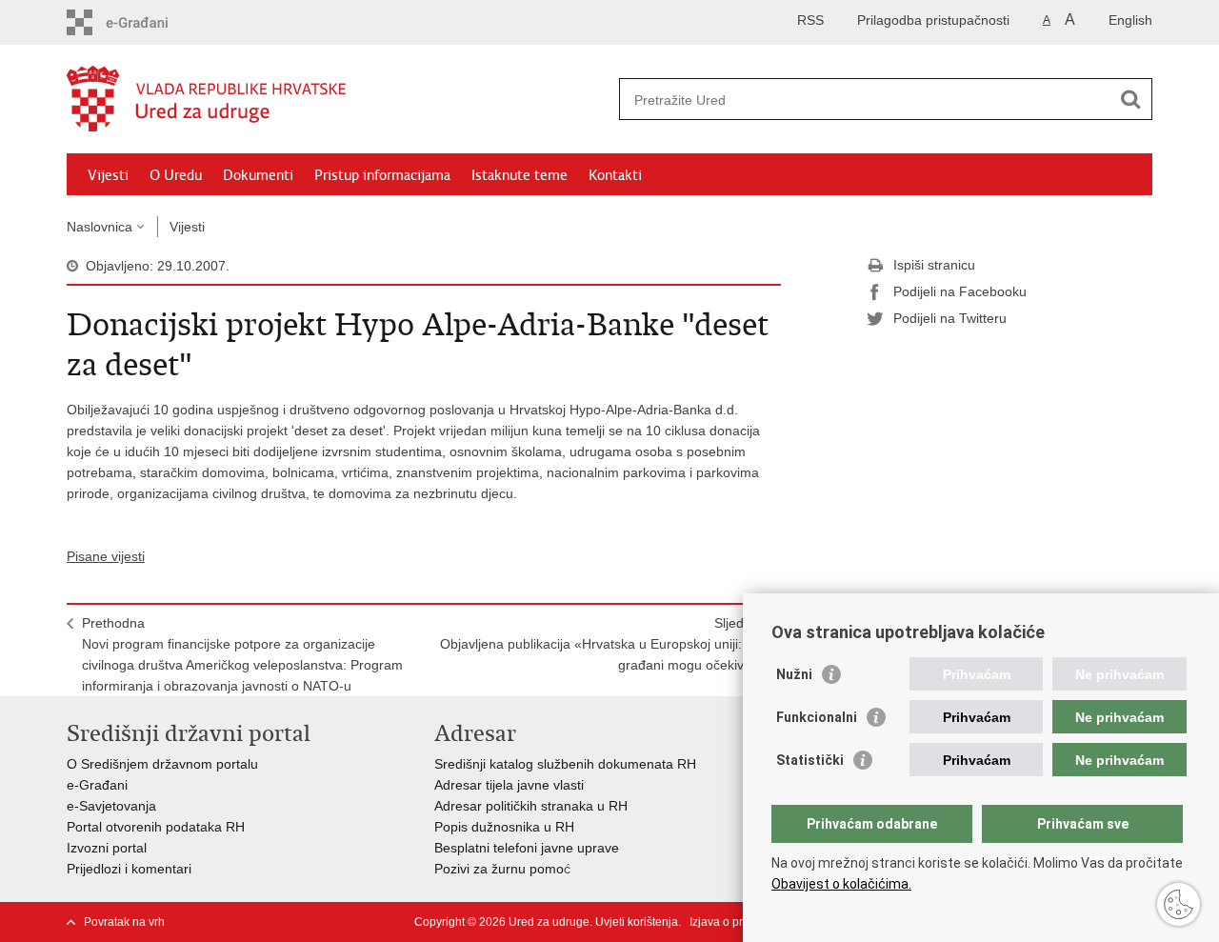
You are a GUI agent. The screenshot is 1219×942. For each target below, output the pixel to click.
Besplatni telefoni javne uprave (526, 847)
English (1130, 20)
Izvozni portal (107, 847)
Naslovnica (99, 226)
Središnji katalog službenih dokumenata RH (565, 764)
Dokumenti (258, 175)
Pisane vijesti (106, 556)
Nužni (794, 674)
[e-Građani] (148, 22)
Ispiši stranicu (934, 264)
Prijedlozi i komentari (129, 868)
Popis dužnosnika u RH (504, 826)
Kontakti (615, 175)
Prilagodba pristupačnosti (933, 20)
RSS (810, 20)
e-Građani (97, 784)
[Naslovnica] (338, 100)
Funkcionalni (816, 717)
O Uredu (176, 175)
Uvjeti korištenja (636, 922)
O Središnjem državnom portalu (162, 764)
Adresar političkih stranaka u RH (531, 805)
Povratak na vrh (124, 922)
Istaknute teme (519, 175)
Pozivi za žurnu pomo (499, 868)
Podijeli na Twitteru (950, 318)
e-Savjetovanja (111, 805)
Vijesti (108, 175)
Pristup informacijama (382, 175)
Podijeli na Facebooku (960, 291)
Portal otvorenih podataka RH (156, 826)
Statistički (810, 760)
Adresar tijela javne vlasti (509, 784)
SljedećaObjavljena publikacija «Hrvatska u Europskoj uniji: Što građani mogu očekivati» (603, 643)
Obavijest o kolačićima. (841, 884)
